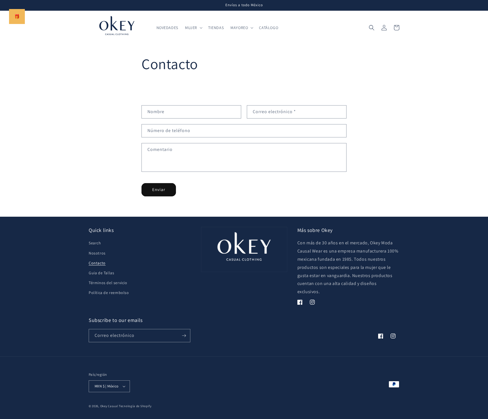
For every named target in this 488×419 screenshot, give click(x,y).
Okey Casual (109, 406)
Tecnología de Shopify (135, 406)
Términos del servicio (108, 282)
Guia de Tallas (101, 272)
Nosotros (97, 253)
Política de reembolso (109, 292)
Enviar (158, 189)
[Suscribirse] (184, 335)
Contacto (97, 263)
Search (95, 242)
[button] (193, 28)
